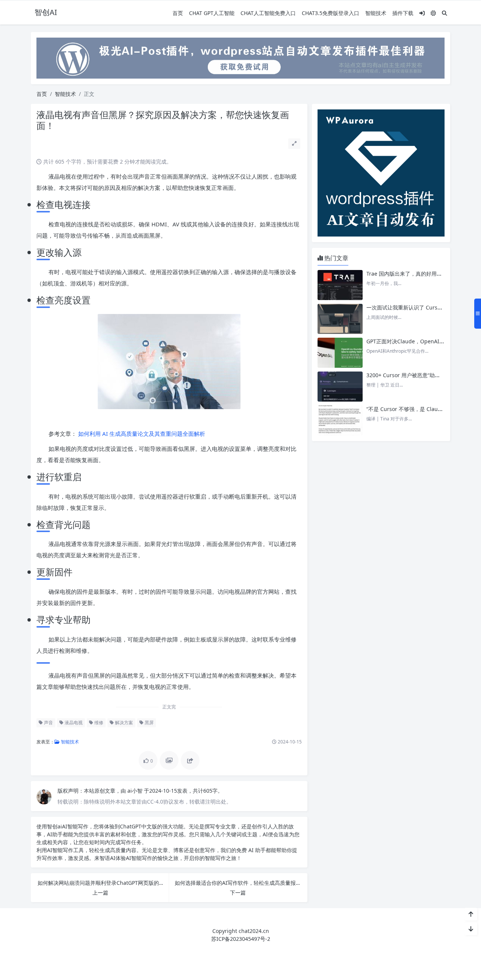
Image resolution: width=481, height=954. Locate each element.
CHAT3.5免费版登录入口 (330, 13)
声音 (48, 722)
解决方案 (123, 722)
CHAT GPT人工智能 (211, 13)
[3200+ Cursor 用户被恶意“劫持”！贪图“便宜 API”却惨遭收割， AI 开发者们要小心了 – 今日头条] (340, 387)
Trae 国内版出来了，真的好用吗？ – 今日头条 (420, 273)
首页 (177, 13)
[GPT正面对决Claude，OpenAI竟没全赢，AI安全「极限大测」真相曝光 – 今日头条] (340, 353)
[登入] (422, 13)
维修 (98, 722)
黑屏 (149, 722)
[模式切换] (433, 13)
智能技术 (375, 13)
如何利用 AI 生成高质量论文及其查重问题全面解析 (141, 433)
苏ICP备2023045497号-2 (240, 938)
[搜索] (444, 13)
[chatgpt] (240, 57)
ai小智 (135, 790)
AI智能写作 (75, 826)
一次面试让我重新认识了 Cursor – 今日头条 (417, 307)
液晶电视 (73, 722)
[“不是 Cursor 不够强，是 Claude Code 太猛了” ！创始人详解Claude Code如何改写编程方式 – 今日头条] (340, 420)
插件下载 (402, 13)
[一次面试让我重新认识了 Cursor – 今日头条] (340, 319)
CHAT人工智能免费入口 (268, 13)
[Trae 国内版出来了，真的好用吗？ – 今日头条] (340, 285)
